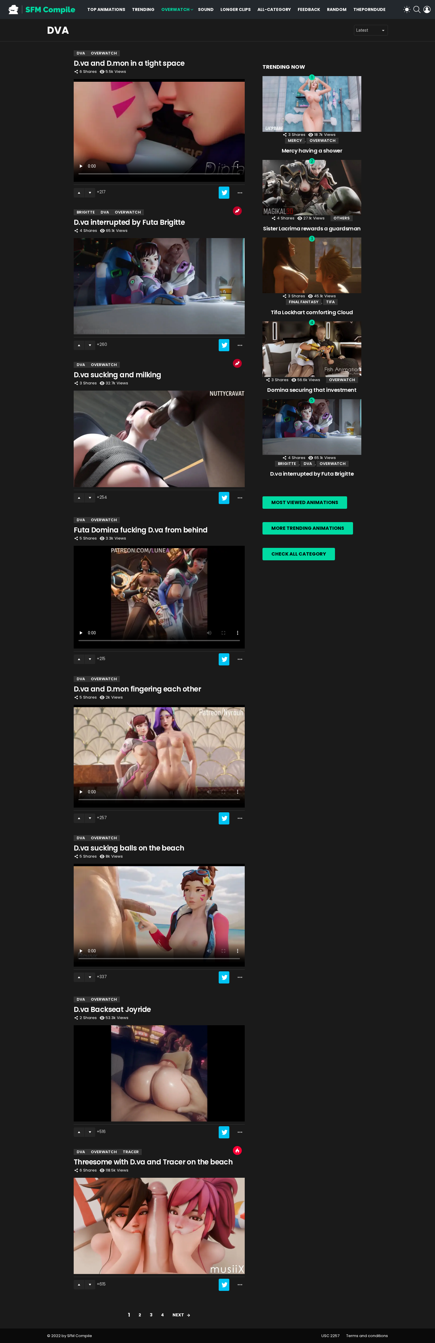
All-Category (274, 9)
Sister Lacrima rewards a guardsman (312, 228)
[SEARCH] (416, 9)
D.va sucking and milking (117, 375)
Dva (81, 53)
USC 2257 (330, 1336)
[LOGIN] (427, 9)
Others (342, 218)
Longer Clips (235, 9)
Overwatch (175, 9)
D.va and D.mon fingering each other (137, 689)
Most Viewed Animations (304, 502)
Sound (206, 9)
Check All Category (298, 554)
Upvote (79, 193)
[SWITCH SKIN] (406, 9)
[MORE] (240, 192)
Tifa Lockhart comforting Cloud (312, 312)
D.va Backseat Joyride (112, 1009)
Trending (143, 9)
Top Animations (106, 9)
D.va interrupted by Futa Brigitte (129, 222)
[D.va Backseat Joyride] (159, 1073)
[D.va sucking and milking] (159, 439)
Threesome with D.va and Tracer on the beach (153, 1162)
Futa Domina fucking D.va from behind (140, 530)
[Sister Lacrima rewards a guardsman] (311, 188)
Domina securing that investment (311, 390)
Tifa (330, 302)
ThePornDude (369, 9)
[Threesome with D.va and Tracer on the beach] (159, 1226)
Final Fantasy (303, 302)
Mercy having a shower (312, 150)
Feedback (309, 9)
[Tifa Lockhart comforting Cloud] (311, 265)
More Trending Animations (307, 528)
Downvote (90, 193)
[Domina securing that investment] (311, 349)
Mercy (295, 140)
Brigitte (86, 212)
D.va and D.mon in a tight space (129, 63)
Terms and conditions (367, 1336)
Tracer (131, 1152)
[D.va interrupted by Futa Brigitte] (159, 286)
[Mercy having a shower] (311, 104)
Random (337, 9)
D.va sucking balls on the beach (129, 848)
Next (178, 1315)
